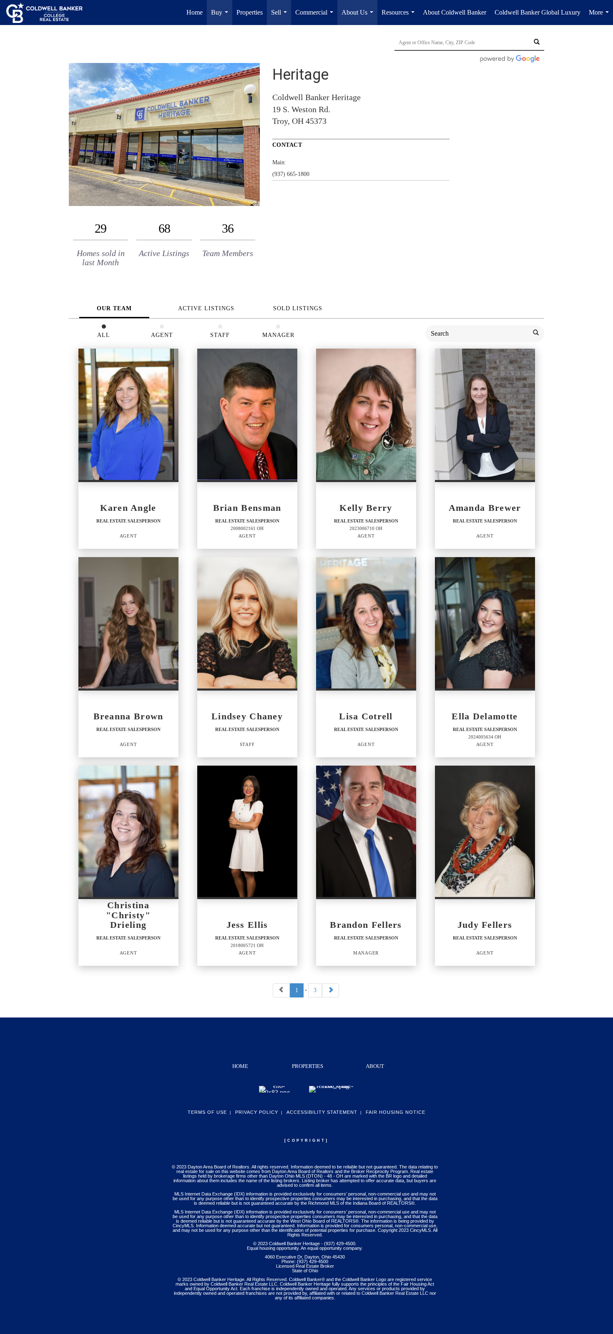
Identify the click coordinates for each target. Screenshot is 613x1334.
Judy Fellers (485, 925)
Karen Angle (128, 508)
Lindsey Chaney (247, 716)
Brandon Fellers (366, 925)
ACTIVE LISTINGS (206, 308)
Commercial (316, 17)
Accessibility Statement (321, 1112)
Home (194, 12)
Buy (221, 17)
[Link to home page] (48, 12)
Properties (249, 12)
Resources (400, 17)
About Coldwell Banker (454, 12)
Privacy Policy (256, 1112)
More (600, 17)
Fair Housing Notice (395, 1112)
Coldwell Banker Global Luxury (537, 12)
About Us (359, 17)
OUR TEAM (114, 308)
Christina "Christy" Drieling (128, 915)
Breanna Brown (128, 716)
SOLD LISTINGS (297, 308)
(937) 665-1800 (290, 174)
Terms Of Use (207, 1112)
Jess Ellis (247, 925)
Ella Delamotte (485, 716)
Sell (280, 17)
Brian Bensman (247, 508)
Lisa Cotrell (366, 716)
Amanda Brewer (485, 508)
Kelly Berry (365, 508)
